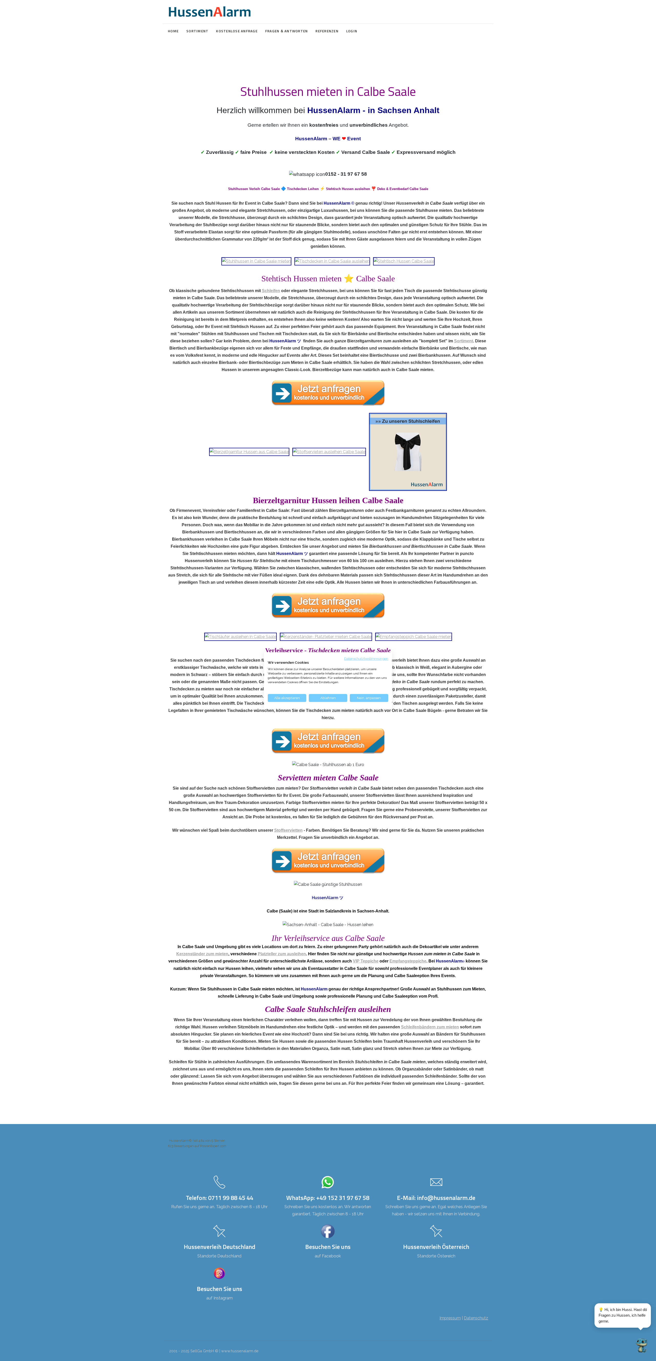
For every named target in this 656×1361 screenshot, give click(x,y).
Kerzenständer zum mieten (202, 954)
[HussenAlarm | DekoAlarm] (209, 11)
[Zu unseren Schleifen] (408, 451)
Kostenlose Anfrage (237, 31)
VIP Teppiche (365, 961)
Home (173, 31)
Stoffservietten (288, 830)
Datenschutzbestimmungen (366, 659)
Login (351, 31)
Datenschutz (476, 1318)
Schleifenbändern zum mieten (430, 1027)
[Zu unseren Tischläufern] (240, 636)
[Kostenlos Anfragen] (328, 393)
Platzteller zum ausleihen (282, 954)
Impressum (450, 1318)
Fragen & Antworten (286, 31)
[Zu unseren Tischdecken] (332, 261)
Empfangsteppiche (407, 961)
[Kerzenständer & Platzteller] (326, 636)
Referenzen (327, 31)
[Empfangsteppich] (413, 636)
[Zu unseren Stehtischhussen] (404, 261)
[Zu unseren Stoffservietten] (329, 451)
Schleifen (271, 291)
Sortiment (197, 31)
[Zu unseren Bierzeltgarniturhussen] (249, 451)
